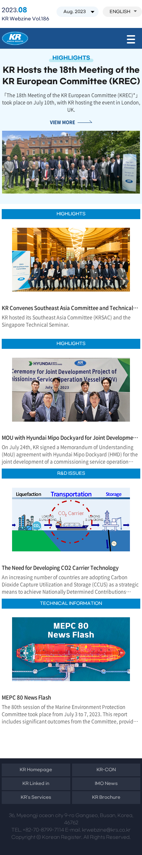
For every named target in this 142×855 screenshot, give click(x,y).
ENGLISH (120, 11)
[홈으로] (15, 38)
